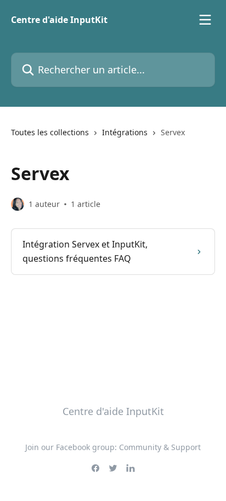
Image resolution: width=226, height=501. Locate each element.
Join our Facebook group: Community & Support (113, 447)
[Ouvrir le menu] (205, 19)
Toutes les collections (50, 132)
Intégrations (125, 132)
